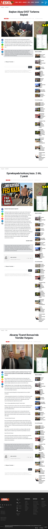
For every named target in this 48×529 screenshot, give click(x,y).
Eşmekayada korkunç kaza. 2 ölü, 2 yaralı (42, 95)
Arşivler (19, 508)
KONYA (32, 2)
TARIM (16, 2)
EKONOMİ (37, 2)
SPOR (26, 510)
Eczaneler (35, 505)
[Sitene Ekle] (3, 507)
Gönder (30, 67)
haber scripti (2, 527)
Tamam (41, 527)
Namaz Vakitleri (36, 504)
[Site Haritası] (1, 507)
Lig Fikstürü (35, 506)
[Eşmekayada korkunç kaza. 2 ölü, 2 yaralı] (16, 194)
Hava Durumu (35, 501)
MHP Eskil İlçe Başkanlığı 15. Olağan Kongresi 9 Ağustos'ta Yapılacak (42, 116)
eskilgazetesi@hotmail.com (15, 259)
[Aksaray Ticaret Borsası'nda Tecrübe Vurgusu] (16, 356)
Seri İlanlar (35, 510)
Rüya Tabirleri (44, 505)
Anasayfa (2, 7)
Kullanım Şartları (3, 517)
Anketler (43, 502)
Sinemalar (35, 509)
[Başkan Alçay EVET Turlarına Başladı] (16, 28)
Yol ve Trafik (35, 502)
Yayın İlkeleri (3, 512)
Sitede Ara (43, 501)
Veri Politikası (3, 513)
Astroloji (43, 506)
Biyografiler (44, 504)
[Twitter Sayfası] (3, 504)
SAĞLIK (26, 509)
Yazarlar (19, 505)
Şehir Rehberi (35, 511)
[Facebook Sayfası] (1, 504)
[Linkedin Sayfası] (9, 504)
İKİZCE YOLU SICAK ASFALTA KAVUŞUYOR (42, 104)
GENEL (6, 330)
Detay (37, 527)
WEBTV (20, 2)
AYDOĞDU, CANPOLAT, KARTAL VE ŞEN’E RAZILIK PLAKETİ (41, 74)
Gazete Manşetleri (35, 513)
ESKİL (29, 2)
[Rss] (11, 504)
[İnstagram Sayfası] (5, 504)
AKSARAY (25, 2)
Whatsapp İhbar (3, 518)
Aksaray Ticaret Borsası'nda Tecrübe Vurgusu (42, 55)
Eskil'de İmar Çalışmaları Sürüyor (41, 80)
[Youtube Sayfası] (7, 504)
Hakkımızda (3, 511)
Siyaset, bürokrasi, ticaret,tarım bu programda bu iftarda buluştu (42, 148)
